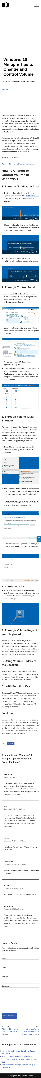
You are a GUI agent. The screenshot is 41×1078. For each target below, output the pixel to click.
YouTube (5, 90)
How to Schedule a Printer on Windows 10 (17, 1056)
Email (4, 967)
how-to (10, 743)
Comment (6, 986)
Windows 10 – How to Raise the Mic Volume (18, 164)
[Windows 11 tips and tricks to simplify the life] (5, 5)
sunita (6, 838)
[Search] (20, 4)
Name (4, 958)
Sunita (8, 81)
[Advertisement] (20, 35)
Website (5, 977)
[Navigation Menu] (36, 5)
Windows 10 (31, 81)
